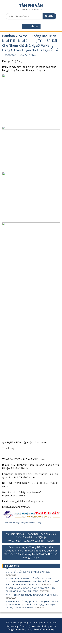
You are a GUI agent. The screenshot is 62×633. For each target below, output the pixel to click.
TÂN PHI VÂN (31, 5)
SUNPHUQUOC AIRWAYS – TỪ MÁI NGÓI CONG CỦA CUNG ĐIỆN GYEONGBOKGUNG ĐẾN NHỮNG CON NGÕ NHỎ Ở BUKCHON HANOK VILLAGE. (32, 581)
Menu (34, 26)
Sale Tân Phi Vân (28, 55)
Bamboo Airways (12, 522)
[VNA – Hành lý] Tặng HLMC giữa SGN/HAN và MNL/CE (32, 594)
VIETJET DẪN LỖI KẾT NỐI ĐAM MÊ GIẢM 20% (28, 571)
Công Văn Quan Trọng (31, 522)
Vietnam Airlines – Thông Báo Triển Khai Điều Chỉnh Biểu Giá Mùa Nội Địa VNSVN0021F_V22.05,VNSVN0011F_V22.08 (31, 537)
